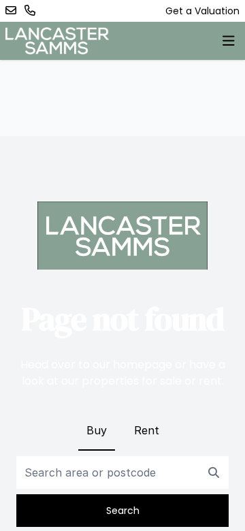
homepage (142, 364)
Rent (146, 430)
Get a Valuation (202, 11)
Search (123, 510)
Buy (96, 430)
